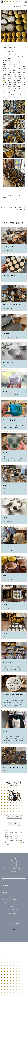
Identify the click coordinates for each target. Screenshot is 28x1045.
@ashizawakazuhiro (9, 49)
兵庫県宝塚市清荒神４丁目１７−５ (14, 868)
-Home (6, 885)
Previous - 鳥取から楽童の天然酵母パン (13, 207)
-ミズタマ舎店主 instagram (12, 909)
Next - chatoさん (21, 209)
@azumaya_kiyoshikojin (12, 94)
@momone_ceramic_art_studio (13, 53)
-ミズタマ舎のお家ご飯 (11, 913)
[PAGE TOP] (14, 931)
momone (9, 200)
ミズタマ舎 (14, 860)
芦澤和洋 (16, 200)
